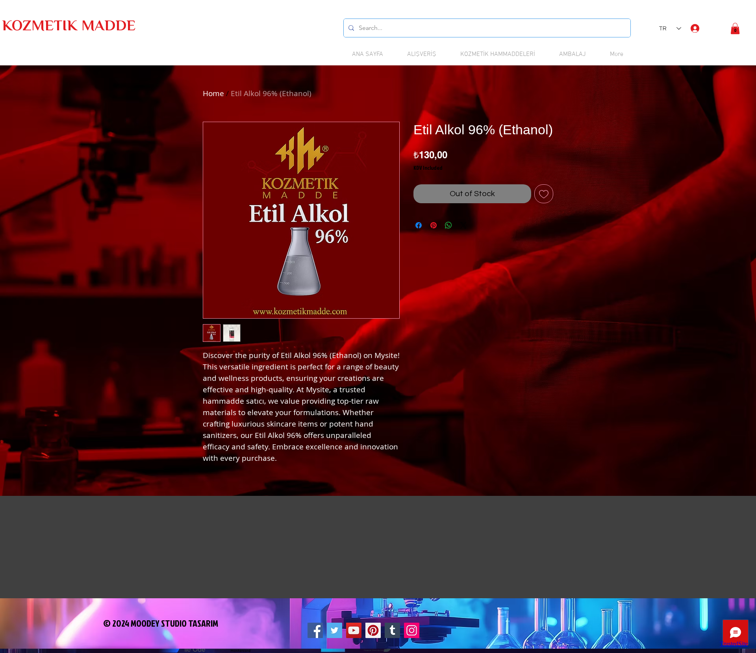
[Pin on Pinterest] (433, 225)
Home (213, 93)
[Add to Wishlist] (543, 193)
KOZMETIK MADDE (68, 27)
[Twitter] (334, 630)
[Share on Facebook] (418, 225)
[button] (735, 28)
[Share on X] (463, 225)
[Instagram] (411, 630)
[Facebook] (315, 630)
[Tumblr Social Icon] (392, 630)
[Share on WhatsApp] (448, 225)
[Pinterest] (373, 630)
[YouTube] (353, 630)
